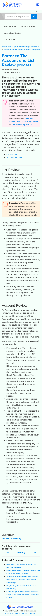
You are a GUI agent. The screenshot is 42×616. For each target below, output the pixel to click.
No (35, 552)
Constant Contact (13, 613)
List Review (11, 154)
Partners (35, 46)
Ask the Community (11, 538)
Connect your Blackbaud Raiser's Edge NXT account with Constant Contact (22, 594)
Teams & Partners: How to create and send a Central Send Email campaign (22, 579)
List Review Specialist (21, 124)
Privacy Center (28, 613)
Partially (21, 552)
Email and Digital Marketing (15, 46)
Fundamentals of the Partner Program (22, 49)
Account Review (14, 157)
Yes (7, 552)
